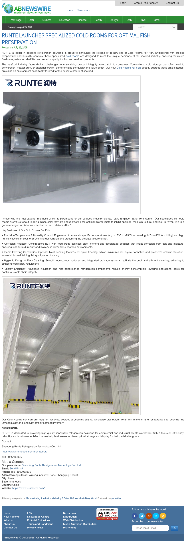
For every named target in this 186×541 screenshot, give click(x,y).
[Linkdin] (149, 516)
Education (64, 20)
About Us (9, 524)
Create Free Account (146, 3)
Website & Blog (82, 498)
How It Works (11, 517)
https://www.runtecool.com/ (28, 488)
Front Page (15, 20)
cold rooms (72, 56)
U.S (72, 498)
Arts (31, 20)
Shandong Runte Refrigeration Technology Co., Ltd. (51, 465)
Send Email (16, 468)
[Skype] (156, 516)
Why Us (8, 520)
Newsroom (83, 10)
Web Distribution (73, 520)
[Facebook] (135, 516)
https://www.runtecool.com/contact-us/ (24, 451)
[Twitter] (142, 516)
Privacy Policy (35, 527)
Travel (143, 20)
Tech (129, 20)
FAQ (29, 513)
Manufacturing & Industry (38, 498)
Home (69, 10)
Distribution (70, 517)
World (93, 498)
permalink (116, 498)
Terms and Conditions (40, 524)
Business (46, 20)
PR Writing (69, 527)
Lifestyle (114, 20)
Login (123, 3)
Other (157, 20)
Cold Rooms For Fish (129, 67)
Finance (82, 20)
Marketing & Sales (60, 498)
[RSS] (163, 516)
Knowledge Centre (38, 517)
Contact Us (172, 3)
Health (98, 20)
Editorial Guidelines (38, 520)
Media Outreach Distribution (79, 524)
